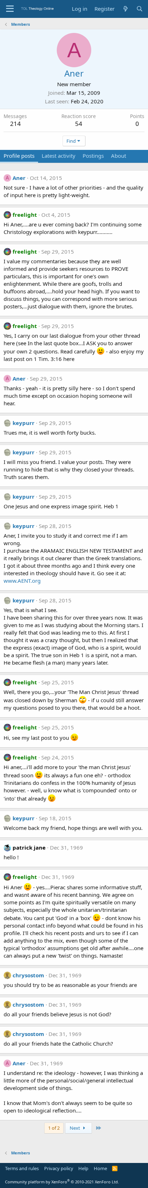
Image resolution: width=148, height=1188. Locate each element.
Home (100, 1168)
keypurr (23, 422)
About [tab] (118, 155)
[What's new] (125, 8)
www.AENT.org (22, 580)
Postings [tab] (93, 155)
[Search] (140, 8)
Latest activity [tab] (58, 155)
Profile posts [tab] (19, 155)
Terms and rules (22, 1168)
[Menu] (9, 9)
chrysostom (28, 975)
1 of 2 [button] (54, 1128)
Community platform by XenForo (62, 1181)
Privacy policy (58, 1168)
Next (75, 1128)
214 (15, 123)
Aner (19, 177)
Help (83, 1168)
